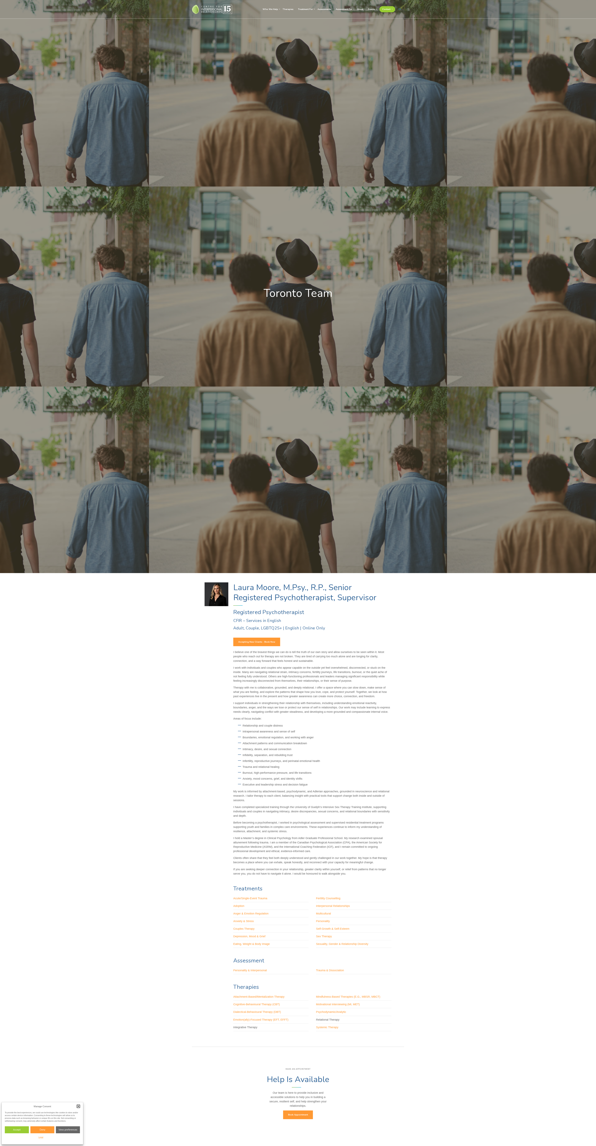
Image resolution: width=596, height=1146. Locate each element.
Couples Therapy (244, 928)
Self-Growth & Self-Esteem (332, 928)
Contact (386, 9)
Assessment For (344, 9)
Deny (42, 1129)
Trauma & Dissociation (330, 970)
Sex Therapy (324, 936)
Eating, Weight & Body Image (251, 944)
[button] (78, 1106)
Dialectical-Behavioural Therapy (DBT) (257, 1011)
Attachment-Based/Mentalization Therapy (258, 996)
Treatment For (305, 9)
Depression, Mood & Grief (249, 936)
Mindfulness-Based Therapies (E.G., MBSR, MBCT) (348, 996)
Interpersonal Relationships (333, 905)
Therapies (288, 9)
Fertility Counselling (328, 898)
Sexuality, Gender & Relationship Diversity (342, 944)
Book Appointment (298, 1114)
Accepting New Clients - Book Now (256, 641)
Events (371, 9)
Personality (323, 921)
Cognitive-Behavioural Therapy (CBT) (256, 1004)
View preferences (68, 1129)
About (360, 9)
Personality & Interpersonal (250, 970)
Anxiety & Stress (243, 921)
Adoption (238, 905)
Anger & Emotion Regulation (251, 913)
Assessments (324, 9)
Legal (40, 1137)
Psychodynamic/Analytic (331, 1011)
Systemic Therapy (327, 1027)
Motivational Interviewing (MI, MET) (338, 1004)
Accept (17, 1129)
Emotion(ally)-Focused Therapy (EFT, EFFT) (260, 1019)
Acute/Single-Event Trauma (250, 898)
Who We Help (270, 9)
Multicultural (323, 913)
